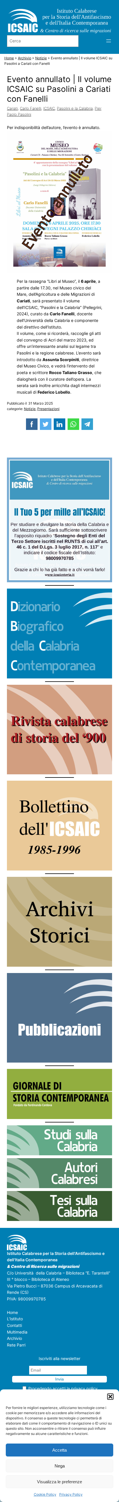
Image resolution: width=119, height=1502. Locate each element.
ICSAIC (49, 108)
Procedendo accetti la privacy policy (63, 1388)
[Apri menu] (108, 40)
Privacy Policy (71, 1494)
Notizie (30, 409)
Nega (60, 1465)
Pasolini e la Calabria (75, 108)
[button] (110, 1396)
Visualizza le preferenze (59, 1481)
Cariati (12, 108)
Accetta (59, 1450)
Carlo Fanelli (30, 108)
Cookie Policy (45, 1494)
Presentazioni (48, 409)
